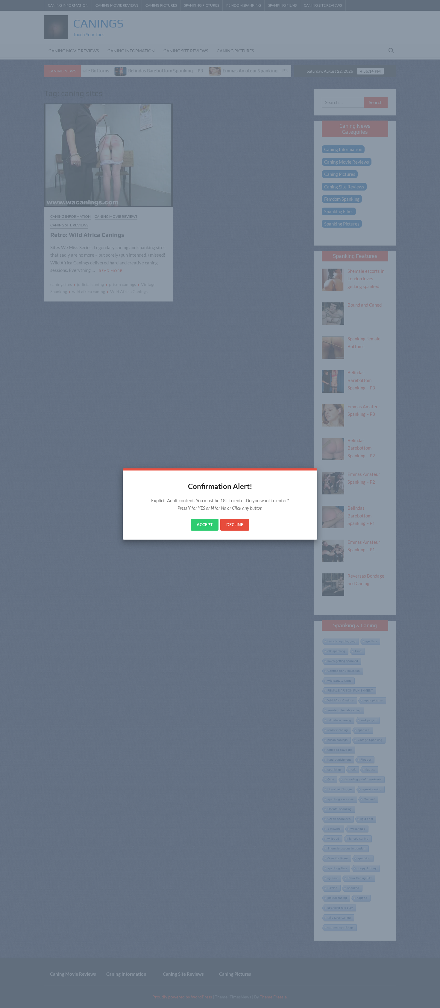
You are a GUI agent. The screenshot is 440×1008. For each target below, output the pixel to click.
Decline (234, 524)
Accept (205, 524)
